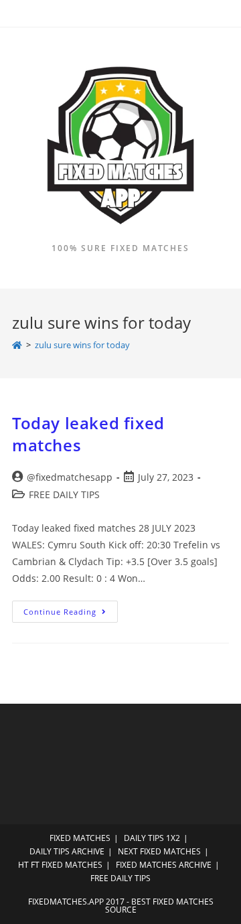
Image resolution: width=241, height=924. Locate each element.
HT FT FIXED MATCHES (60, 864)
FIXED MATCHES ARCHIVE (164, 864)
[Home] (17, 345)
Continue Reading (70, 614)
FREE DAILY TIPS (64, 494)
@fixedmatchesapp (69, 477)
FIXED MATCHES (80, 838)
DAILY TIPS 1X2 (152, 838)
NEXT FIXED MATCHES (159, 851)
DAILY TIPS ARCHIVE (66, 851)
